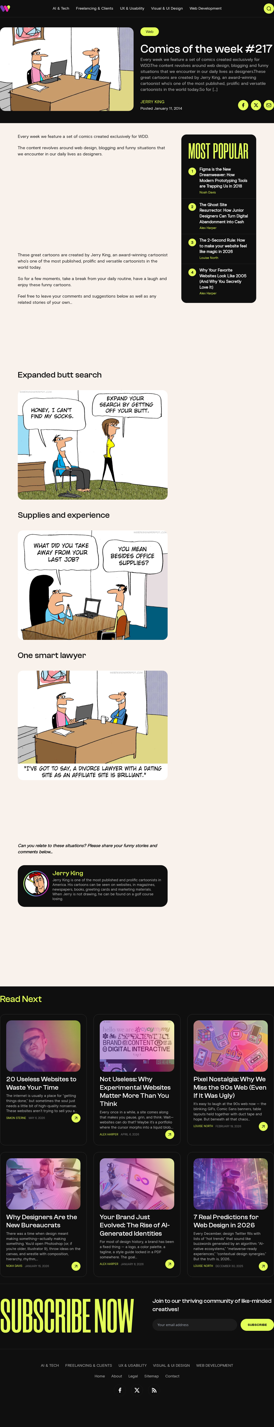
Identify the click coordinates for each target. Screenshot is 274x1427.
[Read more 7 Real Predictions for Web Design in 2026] (263, 1266)
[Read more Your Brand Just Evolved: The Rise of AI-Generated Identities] (169, 1264)
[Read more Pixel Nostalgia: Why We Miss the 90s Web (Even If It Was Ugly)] (263, 1126)
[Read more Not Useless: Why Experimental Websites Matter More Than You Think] (169, 1134)
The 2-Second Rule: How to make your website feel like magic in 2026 (223, 246)
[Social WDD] (120, 1390)
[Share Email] (269, 105)
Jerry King (67, 873)
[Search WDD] (269, 8)
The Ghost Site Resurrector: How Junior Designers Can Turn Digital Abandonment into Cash (224, 213)
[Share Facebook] (243, 105)
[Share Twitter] (256, 105)
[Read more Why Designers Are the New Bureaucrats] (75, 1266)
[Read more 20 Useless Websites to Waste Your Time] (75, 1118)
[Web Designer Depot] (5, 8)
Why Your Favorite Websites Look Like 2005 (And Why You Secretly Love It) (223, 279)
